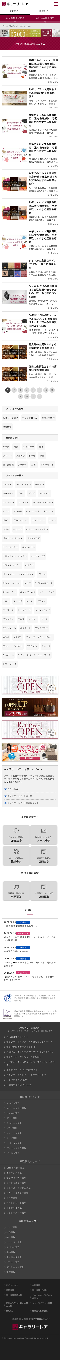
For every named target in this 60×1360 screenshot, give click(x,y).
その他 (31, 455)
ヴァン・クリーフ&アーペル (40, 511)
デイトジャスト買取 (16, 1203)
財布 (41, 447)
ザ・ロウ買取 (13, 1153)
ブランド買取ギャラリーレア (13, 26)
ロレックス (8, 493)
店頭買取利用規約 (40, 1311)
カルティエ (44, 493)
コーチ (44, 619)
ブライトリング (20, 520)
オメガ (6, 511)
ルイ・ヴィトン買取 (16, 1108)
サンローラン (9, 592)
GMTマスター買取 (15, 1168)
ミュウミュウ (24, 610)
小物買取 (10, 1252)
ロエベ (52, 520)
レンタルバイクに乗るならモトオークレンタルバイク (30, 1063)
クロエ (6, 601)
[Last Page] (39, 396)
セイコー (32, 619)
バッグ (6, 447)
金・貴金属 (8, 464)
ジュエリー (28, 447)
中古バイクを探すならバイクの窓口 (24, 1057)
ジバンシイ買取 (14, 1143)
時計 (16, 447)
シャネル (39, 484)
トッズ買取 (12, 1138)
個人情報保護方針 (14, 1295)
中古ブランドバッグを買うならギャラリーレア (29, 1042)
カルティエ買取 (14, 1123)
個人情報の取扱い (40, 1290)
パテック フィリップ (43, 502)
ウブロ (6, 529)
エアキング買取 (14, 1173)
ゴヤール (42, 574)
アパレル (7, 455)
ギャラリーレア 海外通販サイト (22, 1070)
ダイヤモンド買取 (15, 1267)
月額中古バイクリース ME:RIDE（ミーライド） (30, 1052)
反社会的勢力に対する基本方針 (17, 1304)
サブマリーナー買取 (16, 1178)
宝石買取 (10, 1272)
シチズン (17, 637)
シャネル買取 (13, 1113)
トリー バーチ (10, 664)
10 (46, 390)
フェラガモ (8, 610)
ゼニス (29, 601)
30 (20, 396)
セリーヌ (17, 529)
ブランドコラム (30, 418)
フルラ (21, 619)
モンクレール (9, 628)
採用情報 (10, 1290)
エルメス (7, 484)
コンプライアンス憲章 (42, 1303)
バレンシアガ (33, 538)
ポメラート (25, 628)
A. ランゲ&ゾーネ (44, 583)
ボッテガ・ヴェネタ (13, 538)
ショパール (8, 655)
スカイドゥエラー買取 (17, 1193)
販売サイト (45, 11)
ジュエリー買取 (14, 1242)
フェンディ (23, 502)
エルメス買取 (13, 1103)
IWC (6, 520)
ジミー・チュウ (47, 592)
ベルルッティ (28, 547)
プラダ (31, 493)
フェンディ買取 (14, 1133)
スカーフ (20, 455)
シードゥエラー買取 (16, 1183)
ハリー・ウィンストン (37, 529)
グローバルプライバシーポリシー (43, 1296)
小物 (42, 455)
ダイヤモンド (47, 464)
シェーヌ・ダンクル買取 (18, 1188)
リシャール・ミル (11, 583)
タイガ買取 (12, 1198)
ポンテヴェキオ (27, 592)
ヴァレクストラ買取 (16, 1148)
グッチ (21, 493)
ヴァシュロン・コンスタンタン (18, 574)
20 (52, 390)
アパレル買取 (13, 1247)
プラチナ (22, 464)
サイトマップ (12, 1285)
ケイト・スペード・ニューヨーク (34, 655)
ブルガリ (17, 511)
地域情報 (7, 427)
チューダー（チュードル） (39, 637)
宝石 (33, 464)
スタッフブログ (10, 418)
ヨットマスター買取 (16, 1213)
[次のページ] (33, 396)
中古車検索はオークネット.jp (21, 1047)
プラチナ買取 (13, 1262)
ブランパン (32, 646)
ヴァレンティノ (42, 610)
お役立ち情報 (48, 418)
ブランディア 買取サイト (18, 1080)
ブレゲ (27, 583)
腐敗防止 (10, 1311)
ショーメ (46, 646)
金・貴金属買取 (14, 1257)
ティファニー (38, 520)
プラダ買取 (12, 1128)
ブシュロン (8, 619)
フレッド (17, 601)
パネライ (29, 565)
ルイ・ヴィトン (23, 484)
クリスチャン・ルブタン (15, 556)
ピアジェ (41, 601)
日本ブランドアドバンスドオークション (26, 1075)
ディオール (8, 502)
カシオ (6, 637)
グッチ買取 (12, 1118)
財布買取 (10, 1232)
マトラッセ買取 (14, 1208)
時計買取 (10, 1237)
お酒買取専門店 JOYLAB (19, 1085)
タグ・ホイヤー (10, 547)
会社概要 (36, 1285)
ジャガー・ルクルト (13, 646)
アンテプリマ (41, 628)
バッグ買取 (12, 1227)
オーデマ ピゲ (38, 556)
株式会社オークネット (17, 1037)
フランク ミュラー (12, 565)
